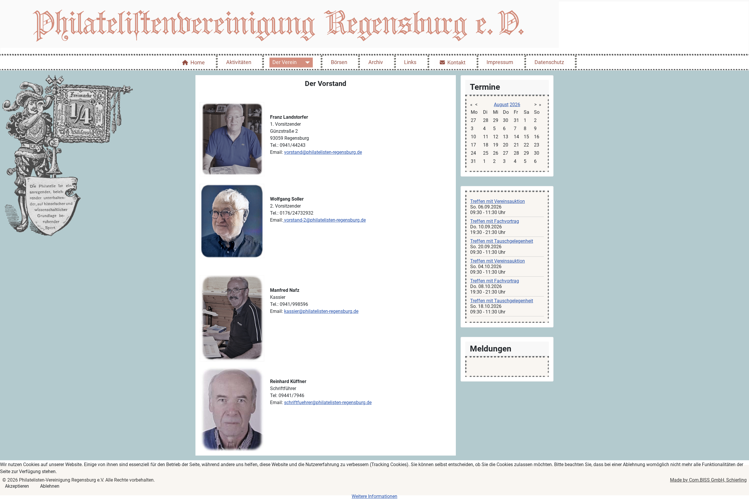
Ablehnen (49, 486)
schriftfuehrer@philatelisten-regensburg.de (328, 402)
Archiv (375, 62)
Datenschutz (549, 62)
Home (197, 62)
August (501, 104)
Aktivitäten (238, 62)
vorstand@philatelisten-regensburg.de (323, 152)
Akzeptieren (17, 486)
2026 (515, 104)
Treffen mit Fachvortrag (494, 221)
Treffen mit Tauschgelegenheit (501, 241)
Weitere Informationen (374, 496)
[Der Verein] (306, 63)
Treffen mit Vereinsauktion (497, 201)
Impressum (500, 62)
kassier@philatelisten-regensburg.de (321, 311)
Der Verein (284, 62)
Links (410, 62)
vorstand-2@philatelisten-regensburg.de (325, 220)
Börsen (339, 62)
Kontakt (456, 62)
